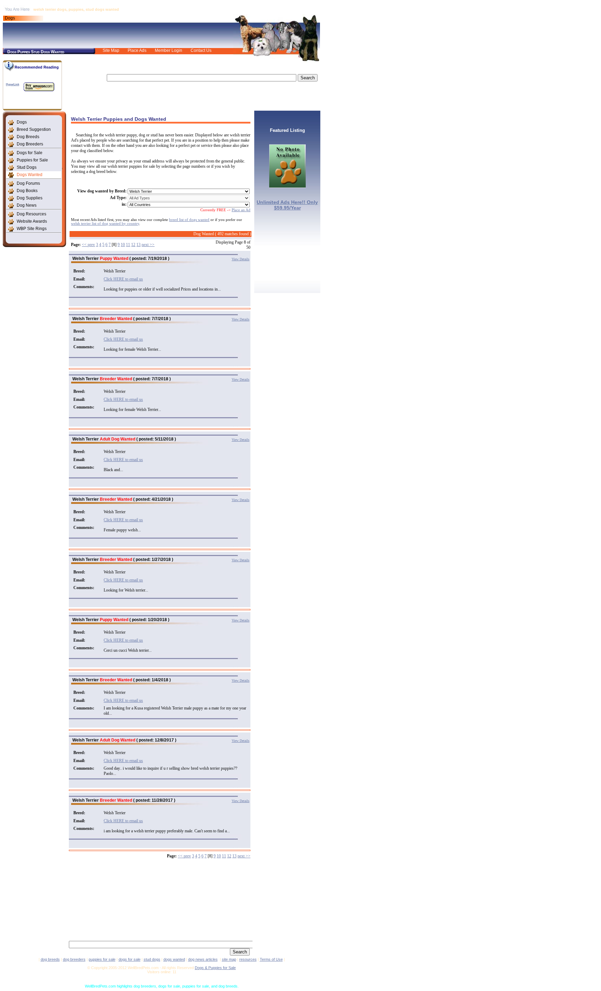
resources (248, 959)
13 (138, 244)
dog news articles (203, 959)
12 (133, 244)
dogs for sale (130, 959)
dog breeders (74, 959)
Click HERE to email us (123, 279)
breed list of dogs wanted (189, 220)
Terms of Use (271, 959)
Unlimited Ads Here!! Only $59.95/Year (287, 205)
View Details (240, 259)
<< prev (88, 244)
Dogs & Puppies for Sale (215, 968)
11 (128, 244)
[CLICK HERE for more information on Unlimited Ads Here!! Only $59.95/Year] (287, 186)
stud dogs (152, 959)
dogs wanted (174, 959)
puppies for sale (102, 959)
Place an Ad (241, 210)
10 (123, 244)
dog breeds (50, 959)
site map (229, 959)
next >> (148, 244)
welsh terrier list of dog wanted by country (105, 223)
